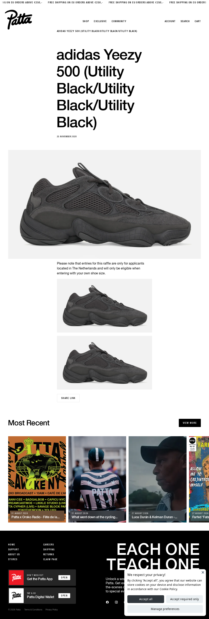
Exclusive (100, 21)
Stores (13, 559)
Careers (48, 544)
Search (185, 21)
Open (64, 577)
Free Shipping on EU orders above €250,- (66, 2)
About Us (14, 554)
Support (13, 549)
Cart (198, 21)
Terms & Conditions (33, 609)
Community (119, 21)
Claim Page (50, 559)
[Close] (203, 572)
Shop (86, 21)
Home (11, 544)
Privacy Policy (52, 609)
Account (170, 21)
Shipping (49, 549)
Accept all (145, 599)
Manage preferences (165, 609)
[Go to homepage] (18, 20)
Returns (48, 554)
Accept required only (184, 599)
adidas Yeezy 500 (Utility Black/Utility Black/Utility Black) (97, 31)
